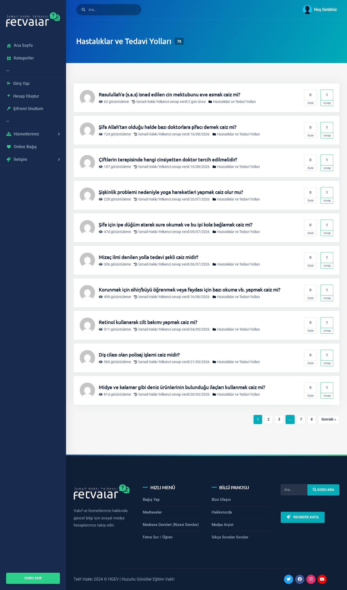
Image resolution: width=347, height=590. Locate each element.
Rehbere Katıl (306, 517)
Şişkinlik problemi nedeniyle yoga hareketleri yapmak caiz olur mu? (171, 192)
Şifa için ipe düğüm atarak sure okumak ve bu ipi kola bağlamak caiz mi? (176, 224)
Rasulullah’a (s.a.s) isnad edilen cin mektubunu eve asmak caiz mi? (169, 94)
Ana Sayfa (23, 45)
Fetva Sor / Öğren (157, 537)
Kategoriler (24, 58)
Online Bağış (25, 146)
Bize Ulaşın (221, 499)
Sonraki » (328, 419)
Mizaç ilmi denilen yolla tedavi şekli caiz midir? (148, 257)
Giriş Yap (21, 83)
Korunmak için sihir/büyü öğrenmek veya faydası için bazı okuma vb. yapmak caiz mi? (189, 289)
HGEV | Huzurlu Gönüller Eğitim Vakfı (141, 579)
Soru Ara (325, 490)
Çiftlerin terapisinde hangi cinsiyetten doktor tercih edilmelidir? (168, 159)
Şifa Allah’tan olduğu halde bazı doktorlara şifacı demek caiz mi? (167, 127)
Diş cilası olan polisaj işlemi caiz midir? (139, 354)
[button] (318, 9)
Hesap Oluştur (26, 96)
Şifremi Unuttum (28, 108)
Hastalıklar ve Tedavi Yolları (234, 102)
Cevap (327, 99)
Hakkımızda (222, 512)
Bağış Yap (151, 499)
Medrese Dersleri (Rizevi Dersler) (171, 524)
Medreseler (152, 512)
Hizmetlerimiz (26, 134)
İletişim (20, 159)
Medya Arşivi (222, 524)
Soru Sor (33, 578)
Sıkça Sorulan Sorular (230, 537)
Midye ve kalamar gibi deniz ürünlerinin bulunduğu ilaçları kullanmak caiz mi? (182, 387)
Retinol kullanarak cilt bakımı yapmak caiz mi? (148, 322)
